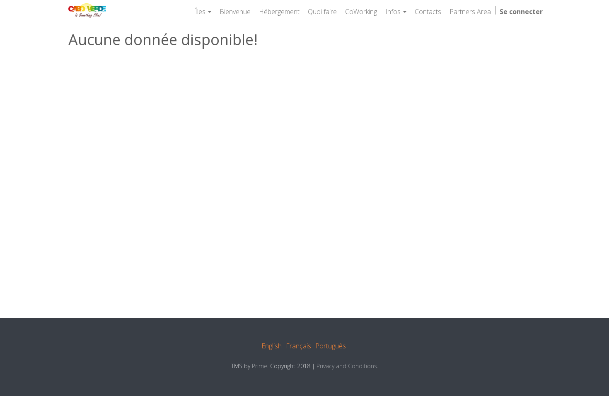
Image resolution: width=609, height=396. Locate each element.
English (271, 345)
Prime (259, 366)
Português (330, 345)
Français (298, 345)
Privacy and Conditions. (347, 366)
